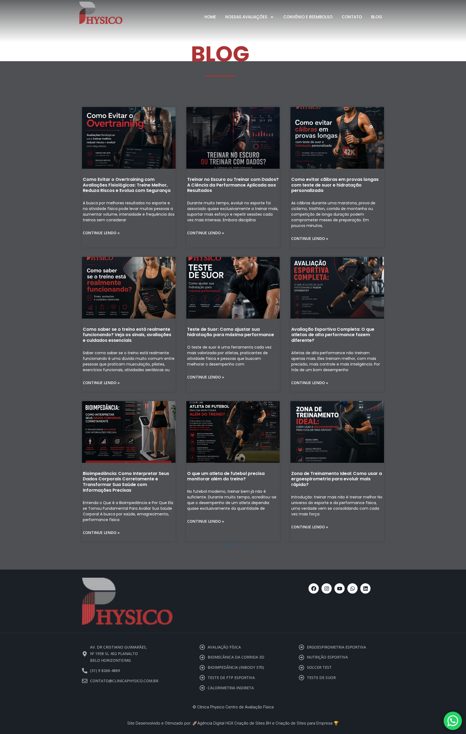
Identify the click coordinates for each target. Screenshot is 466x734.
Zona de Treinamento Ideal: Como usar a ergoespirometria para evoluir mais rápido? (336, 479)
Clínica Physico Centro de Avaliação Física (235, 707)
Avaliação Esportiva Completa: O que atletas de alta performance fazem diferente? (332, 335)
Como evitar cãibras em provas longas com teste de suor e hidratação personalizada (335, 185)
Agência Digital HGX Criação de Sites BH (234, 723)
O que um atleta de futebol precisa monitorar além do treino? (226, 476)
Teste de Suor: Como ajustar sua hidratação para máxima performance (230, 332)
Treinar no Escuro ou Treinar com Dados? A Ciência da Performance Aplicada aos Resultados (233, 185)
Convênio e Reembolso (308, 17)
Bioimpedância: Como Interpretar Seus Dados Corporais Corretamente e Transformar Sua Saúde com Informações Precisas (126, 481)
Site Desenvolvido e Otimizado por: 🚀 (162, 723)
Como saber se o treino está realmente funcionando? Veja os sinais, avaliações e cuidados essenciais (127, 335)
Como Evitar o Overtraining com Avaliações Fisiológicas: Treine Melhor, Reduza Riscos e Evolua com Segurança (126, 185)
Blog (376, 17)
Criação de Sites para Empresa (304, 723)
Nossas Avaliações (246, 17)
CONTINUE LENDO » (101, 232)
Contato (352, 17)
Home (210, 17)
